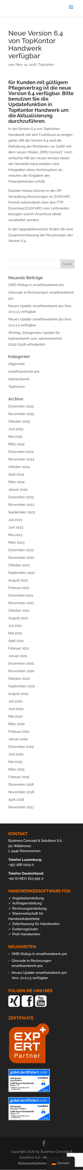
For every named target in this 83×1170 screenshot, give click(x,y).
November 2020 (21, 671)
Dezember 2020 (21, 663)
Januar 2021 (17, 656)
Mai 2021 (15, 633)
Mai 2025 (15, 437)
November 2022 (21, 558)
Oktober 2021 (19, 610)
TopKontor (46, 64)
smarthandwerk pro (23, 371)
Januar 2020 (18, 739)
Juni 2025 (15, 429)
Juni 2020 (16, 709)
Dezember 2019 (21, 747)
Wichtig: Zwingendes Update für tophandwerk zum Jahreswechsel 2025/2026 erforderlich (35, 339)
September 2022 (21, 573)
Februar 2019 (18, 777)
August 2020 (18, 694)
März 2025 (16, 444)
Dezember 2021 (20, 595)
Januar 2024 (17, 489)
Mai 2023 (15, 535)
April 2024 (16, 474)
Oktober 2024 (19, 467)
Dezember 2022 (21, 550)
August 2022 (18, 580)
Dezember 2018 (21, 784)
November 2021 (21, 603)
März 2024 (16, 482)
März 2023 (16, 542)
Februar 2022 (18, 588)
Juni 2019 (15, 754)
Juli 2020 (15, 701)
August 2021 (18, 618)
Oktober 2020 (19, 679)
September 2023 (21, 512)
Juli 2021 (15, 626)
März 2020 (16, 724)
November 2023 (21, 505)
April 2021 (16, 641)
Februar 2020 (19, 732)
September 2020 (21, 686)
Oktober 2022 (19, 565)
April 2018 (16, 800)
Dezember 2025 (21, 406)
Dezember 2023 (21, 497)
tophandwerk (19, 379)
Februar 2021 (18, 648)
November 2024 (21, 459)
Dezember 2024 (21, 452)
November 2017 (21, 807)
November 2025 (21, 414)
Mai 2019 (15, 762)
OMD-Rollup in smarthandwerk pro (36, 285)
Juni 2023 (15, 527)
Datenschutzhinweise (36, 1163)
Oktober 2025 (19, 421)
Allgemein (16, 364)
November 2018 (21, 792)
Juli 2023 (15, 520)
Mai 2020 (15, 716)
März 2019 (16, 769)
